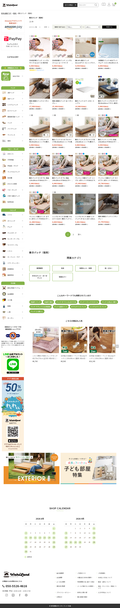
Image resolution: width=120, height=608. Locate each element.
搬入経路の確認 (82, 597)
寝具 (9, 141)
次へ (79, 234)
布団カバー (62, 277)
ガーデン (11, 318)
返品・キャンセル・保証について (107, 587)
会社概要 (59, 577)
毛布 (62, 268)
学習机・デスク (13, 166)
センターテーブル (14, 239)
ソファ (10, 215)
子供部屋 (11, 160)
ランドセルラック (14, 172)
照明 (9, 306)
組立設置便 (60, 573)
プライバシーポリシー (64, 592)
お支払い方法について (105, 577)
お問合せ (59, 597)
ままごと (11, 154)
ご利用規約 (101, 573)
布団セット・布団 (85, 268)
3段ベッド (11, 99)
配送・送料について (104, 582)
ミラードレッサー (14, 263)
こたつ (10, 251)
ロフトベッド (12, 111)
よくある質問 (61, 582)
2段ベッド (11, 93)
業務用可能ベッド (14, 117)
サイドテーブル (13, 245)
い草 (9, 312)
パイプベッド (12, 129)
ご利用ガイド (81, 573)
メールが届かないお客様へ (85, 586)
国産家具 (11, 275)
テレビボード (12, 233)
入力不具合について (104, 592)
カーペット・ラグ (14, 257)
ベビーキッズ (12, 190)
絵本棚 (10, 178)
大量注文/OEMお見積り (84, 577)
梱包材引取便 (61, 586)
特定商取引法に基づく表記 (85, 582)
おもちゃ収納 (12, 184)
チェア (10, 227)
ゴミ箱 (10, 300)
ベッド (10, 123)
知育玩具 (11, 202)
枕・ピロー (108, 268)
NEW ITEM (15, 76)
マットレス (11, 135)
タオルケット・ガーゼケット (39, 277)
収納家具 (11, 269)
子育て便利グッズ (14, 196)
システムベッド (13, 105)
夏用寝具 (40, 268)
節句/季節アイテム (14, 288)
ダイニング (11, 221)
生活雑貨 (11, 294)
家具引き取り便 (82, 592)
